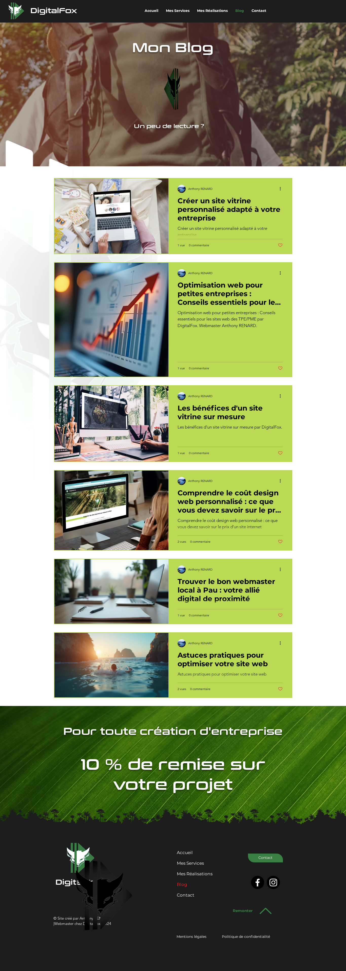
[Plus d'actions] (282, 189)
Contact (185, 895)
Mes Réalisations (195, 873)
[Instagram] (273, 882)
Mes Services (190, 863)
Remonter (243, 910)
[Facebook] (257, 882)
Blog (182, 884)
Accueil (185, 852)
